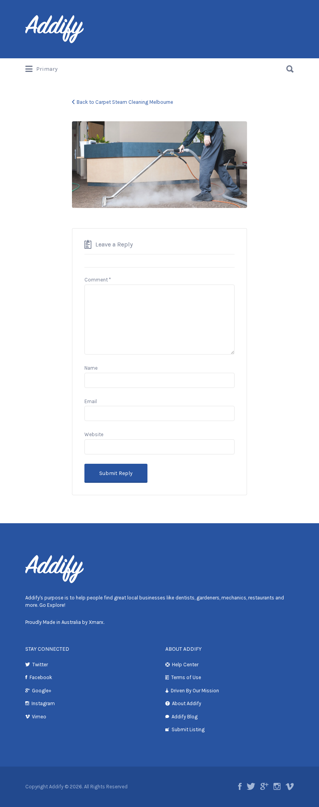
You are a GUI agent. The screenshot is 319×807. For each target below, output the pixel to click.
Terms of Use (186, 677)
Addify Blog (185, 717)
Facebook (41, 677)
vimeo (290, 786)
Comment (97, 280)
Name (91, 368)
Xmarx (96, 622)
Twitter (40, 664)
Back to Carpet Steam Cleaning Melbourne (125, 102)
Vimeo (39, 717)
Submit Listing (188, 729)
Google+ (41, 690)
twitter (251, 786)
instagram (276, 786)
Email (90, 401)
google (264, 786)
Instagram (43, 703)
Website (93, 434)
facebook (240, 786)
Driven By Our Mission (195, 690)
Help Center (185, 664)
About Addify (186, 703)
